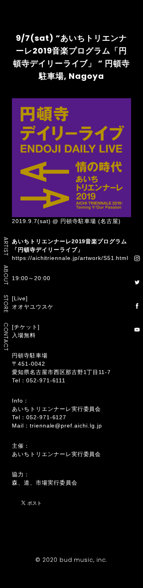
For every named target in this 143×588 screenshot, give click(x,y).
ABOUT (6, 275)
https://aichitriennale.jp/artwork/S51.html (70, 258)
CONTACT (6, 337)
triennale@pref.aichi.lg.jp (66, 425)
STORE (6, 304)
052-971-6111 (46, 380)
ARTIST (6, 246)
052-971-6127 (46, 417)
